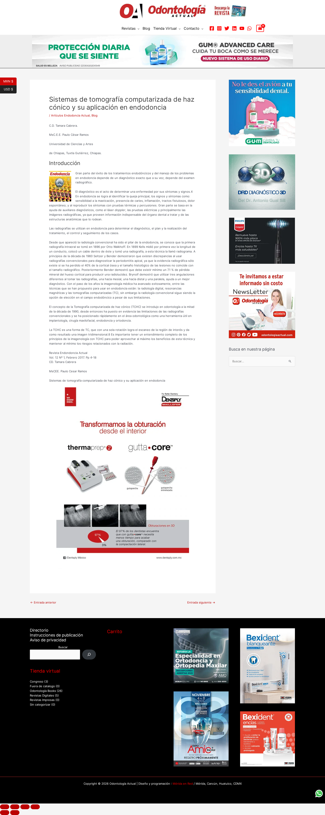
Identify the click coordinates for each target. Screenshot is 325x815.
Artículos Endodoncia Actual (70, 115)
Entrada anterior (43, 602)
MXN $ (10, 81)
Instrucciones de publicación (56, 635)
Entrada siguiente (201, 602)
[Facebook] (211, 28)
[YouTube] (241, 28)
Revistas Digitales (42, 695)
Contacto (191, 28)
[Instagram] (219, 28)
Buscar (63, 647)
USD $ (10, 89)
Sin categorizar (40, 704)
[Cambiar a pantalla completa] (14, 806)
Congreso (36, 681)
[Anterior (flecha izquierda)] (4, 812)
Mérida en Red (183, 783)
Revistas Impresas (42, 700)
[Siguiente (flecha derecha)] (14, 812)
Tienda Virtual (165, 28)
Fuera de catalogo (42, 686)
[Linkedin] (234, 28)
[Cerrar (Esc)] (35, 806)
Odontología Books (43, 691)
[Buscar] (89, 655)
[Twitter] (226, 28)
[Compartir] (25, 806)
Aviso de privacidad (48, 640)
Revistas (129, 28)
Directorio (39, 630)
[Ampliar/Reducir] (4, 806)
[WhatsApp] (249, 28)
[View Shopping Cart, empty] (260, 28)
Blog (146, 28)
